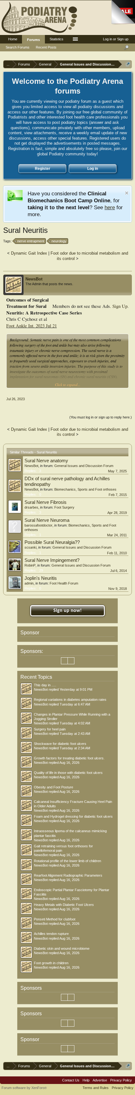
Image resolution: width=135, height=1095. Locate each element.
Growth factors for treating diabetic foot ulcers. (69, 758)
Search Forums (18, 47)
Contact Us (70, 1080)
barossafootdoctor (38, 525)
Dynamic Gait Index (29, 253)
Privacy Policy (121, 1080)
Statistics (56, 39)
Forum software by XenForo (24, 1088)
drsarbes (31, 507)
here (110, 207)
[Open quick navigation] (128, 64)
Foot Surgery (64, 507)
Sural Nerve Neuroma (46, 520)
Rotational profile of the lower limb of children (67, 861)
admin (29, 583)
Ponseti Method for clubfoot (54, 919)
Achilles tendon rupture (51, 934)
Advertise (100, 1080)
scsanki (30, 547)
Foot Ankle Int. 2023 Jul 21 (31, 326)
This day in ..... (45, 685)
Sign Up (119, 306)
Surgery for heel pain (50, 729)
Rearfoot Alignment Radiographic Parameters (68, 875)
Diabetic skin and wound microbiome (61, 948)
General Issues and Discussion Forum (83, 466)
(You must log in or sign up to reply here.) (100, 417)
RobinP (29, 565)
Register (42, 168)
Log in (92, 168)
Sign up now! (67, 610)
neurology (59, 241)
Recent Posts (46, 47)
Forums (33, 40)
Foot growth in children (51, 963)
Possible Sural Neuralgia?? (52, 542)
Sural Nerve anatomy (46, 460)
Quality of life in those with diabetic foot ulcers (68, 773)
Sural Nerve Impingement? (51, 560)
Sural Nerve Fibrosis (45, 502)
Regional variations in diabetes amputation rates (70, 699)
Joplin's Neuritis (40, 578)
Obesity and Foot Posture (53, 787)
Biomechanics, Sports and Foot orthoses (85, 489)
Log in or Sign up (115, 39)
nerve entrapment (30, 241)
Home (12, 39)
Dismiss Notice (126, 193)
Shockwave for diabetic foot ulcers (60, 744)
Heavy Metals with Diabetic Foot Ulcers (64, 905)
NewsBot (33, 279)
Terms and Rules (96, 1088)
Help (86, 1080)
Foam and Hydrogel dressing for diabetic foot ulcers (73, 816)
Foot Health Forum (64, 583)
